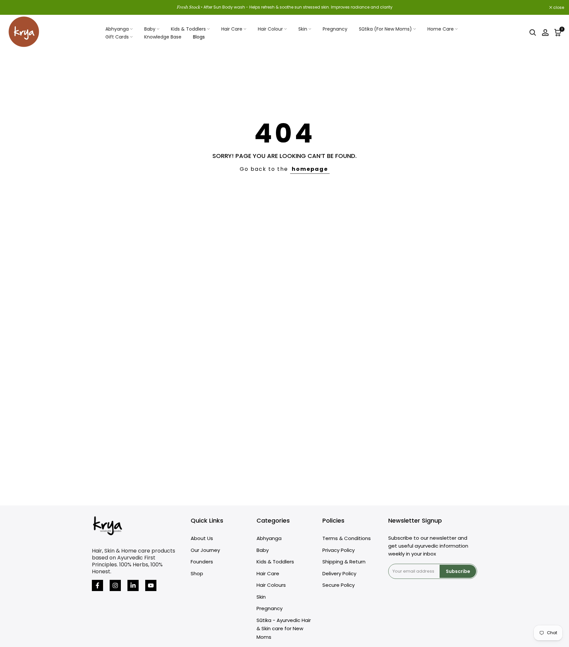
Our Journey (205, 550)
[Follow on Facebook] (97, 585)
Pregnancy (335, 29)
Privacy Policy (338, 550)
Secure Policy (338, 585)
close (14, 8)
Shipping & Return (344, 561)
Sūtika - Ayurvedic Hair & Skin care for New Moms (284, 628)
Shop (197, 573)
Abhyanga (117, 29)
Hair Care (231, 29)
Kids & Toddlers (188, 29)
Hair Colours (271, 585)
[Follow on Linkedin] (133, 585)
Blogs (199, 37)
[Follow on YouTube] (150, 585)
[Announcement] (284, 7)
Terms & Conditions (346, 538)
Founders (202, 561)
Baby (149, 29)
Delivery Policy (339, 573)
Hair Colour (270, 29)
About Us (202, 538)
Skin (302, 29)
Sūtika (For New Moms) (385, 29)
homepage (310, 169)
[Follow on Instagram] (115, 585)
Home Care (440, 29)
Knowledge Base (162, 37)
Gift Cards (117, 37)
